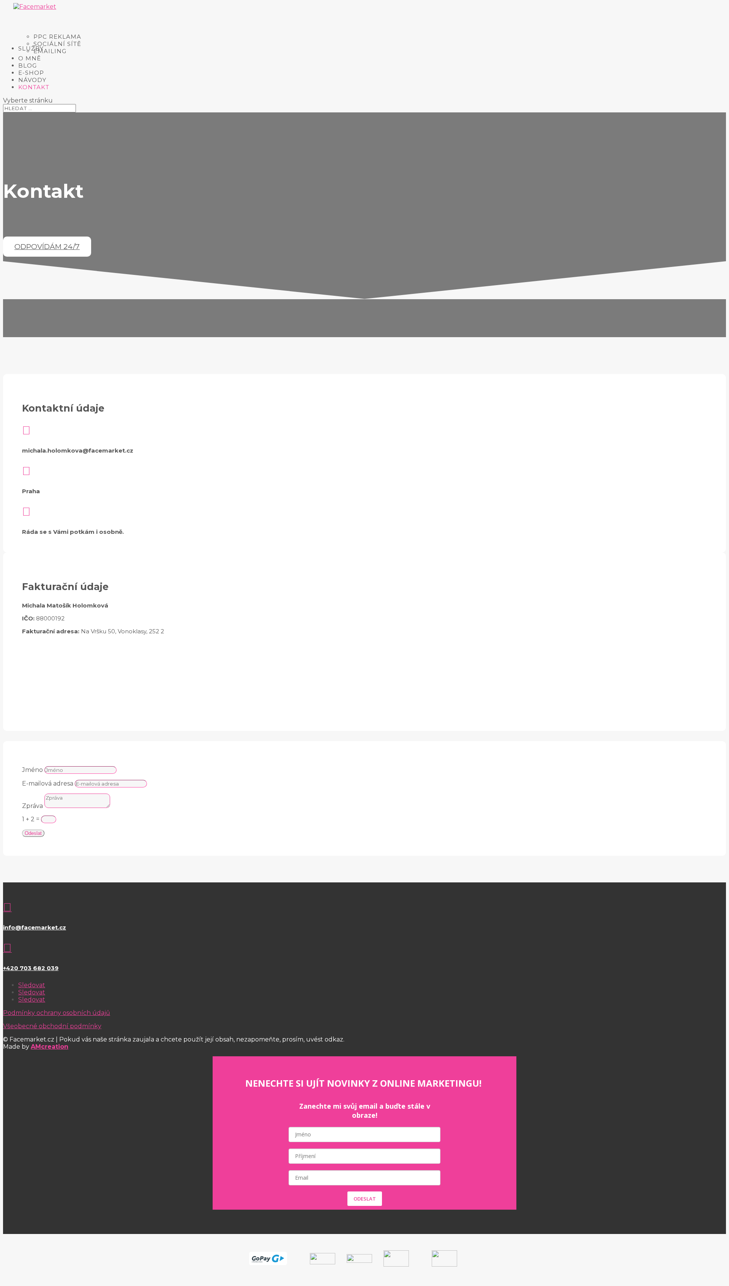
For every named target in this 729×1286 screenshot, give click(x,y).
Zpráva (32, 805)
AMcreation (49, 1046)
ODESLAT (364, 1198)
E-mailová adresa (47, 783)
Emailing (49, 51)
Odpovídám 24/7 (47, 246)
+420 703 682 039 (30, 968)
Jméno (32, 769)
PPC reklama (57, 36)
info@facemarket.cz (34, 927)
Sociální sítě (57, 43)
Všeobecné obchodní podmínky (52, 1026)
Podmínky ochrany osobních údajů (56, 1012)
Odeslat (33, 833)
